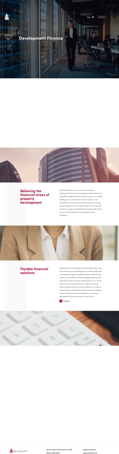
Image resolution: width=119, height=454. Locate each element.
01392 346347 (55, 453)
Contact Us (102, 17)
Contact (49, 138)
